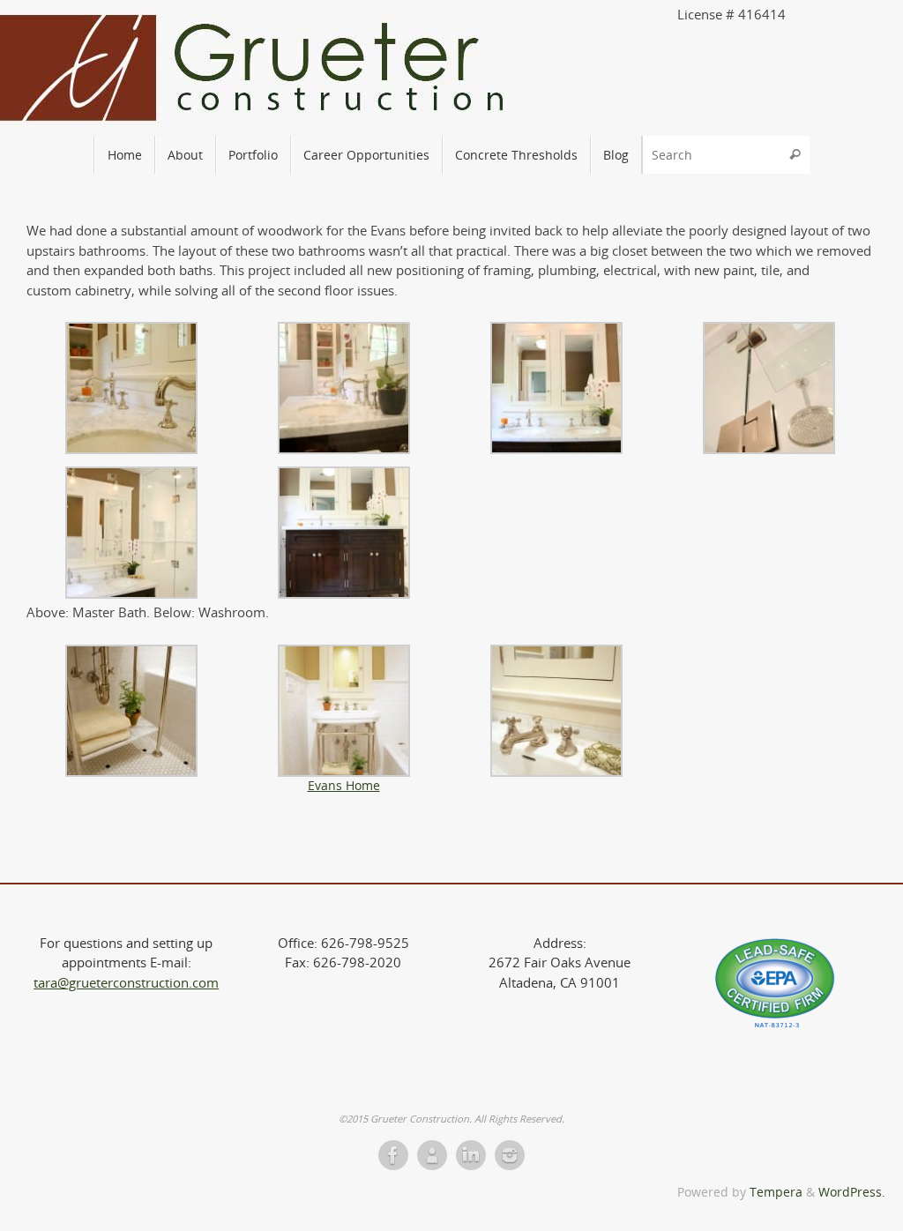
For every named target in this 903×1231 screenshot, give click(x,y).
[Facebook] (393, 1155)
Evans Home (344, 786)
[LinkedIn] (471, 1155)
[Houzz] (432, 1155)
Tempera (776, 1192)
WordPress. (851, 1192)
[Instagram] (510, 1155)
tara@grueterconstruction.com (126, 982)
